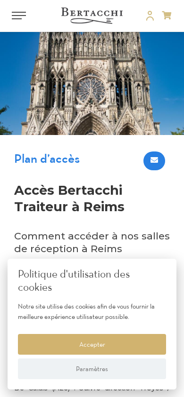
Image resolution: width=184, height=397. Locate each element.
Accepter (92, 344)
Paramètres (92, 369)
